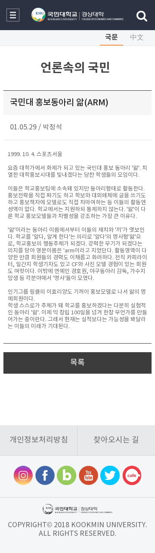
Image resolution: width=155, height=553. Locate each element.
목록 (77, 362)
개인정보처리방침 (38, 440)
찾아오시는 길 (116, 440)
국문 (111, 37)
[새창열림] (23, 476)
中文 (137, 37)
